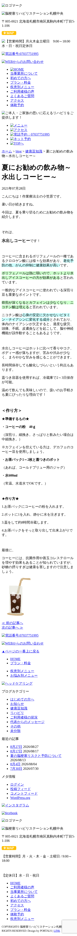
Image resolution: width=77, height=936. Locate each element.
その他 (15, 726)
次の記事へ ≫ (12, 627)
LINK (57, 930)
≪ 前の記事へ (12, 623)
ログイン (17, 784)
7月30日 (16, 768)
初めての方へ (20, 78)
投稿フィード (20, 789)
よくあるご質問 (22, 96)
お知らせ (17, 704)
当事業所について (24, 73)
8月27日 (16, 747)
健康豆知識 (18, 708)
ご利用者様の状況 (24, 717)
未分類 (15, 731)
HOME (15, 659)
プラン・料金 (20, 82)
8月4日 (15, 764)
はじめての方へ (22, 699)
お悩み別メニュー (24, 675)
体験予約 (17, 105)
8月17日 (16, 751)
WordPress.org (20, 798)
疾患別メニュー (22, 87)
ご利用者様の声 (22, 91)
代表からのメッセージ (27, 722)
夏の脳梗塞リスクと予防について (36, 756)
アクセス (17, 100)
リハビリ (17, 713)
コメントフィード (24, 793)
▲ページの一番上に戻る (20, 651)
